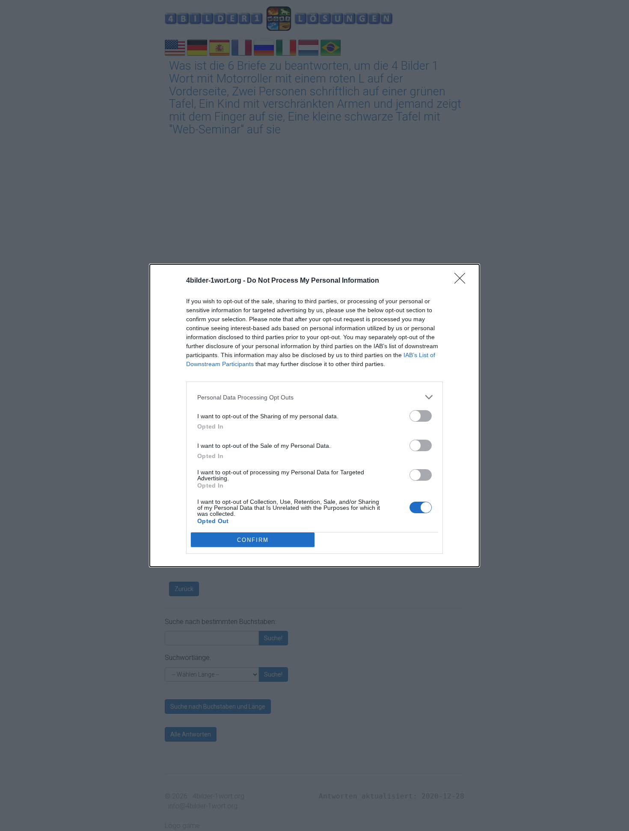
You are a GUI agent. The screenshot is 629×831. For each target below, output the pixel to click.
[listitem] (314, 397)
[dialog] (314, 415)
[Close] (462, 281)
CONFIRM (253, 540)
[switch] (420, 416)
